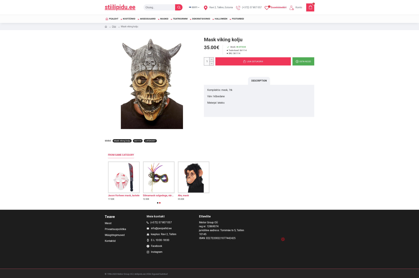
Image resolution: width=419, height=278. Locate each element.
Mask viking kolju (122, 140)
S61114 (137, 140)
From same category (121, 155)
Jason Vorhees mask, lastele (123, 195)
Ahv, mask (183, 195)
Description (259, 80)
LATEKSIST (150, 140)
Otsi (114, 26)
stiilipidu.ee (120, 7)
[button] (157, 203)
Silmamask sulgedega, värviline (158, 195)
